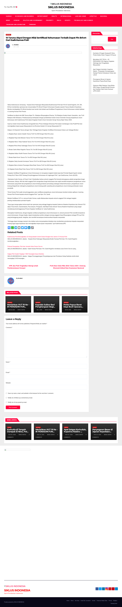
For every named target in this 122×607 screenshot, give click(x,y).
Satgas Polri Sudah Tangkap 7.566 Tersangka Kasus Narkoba (25, 254)
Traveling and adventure (15, 24)
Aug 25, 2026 (12, 434)
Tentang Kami (114, 603)
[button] (116, 20)
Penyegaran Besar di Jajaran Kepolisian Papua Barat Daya (102, 431)
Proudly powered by (9, 602)
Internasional (66, 16)
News (8, 20)
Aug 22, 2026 (97, 434)
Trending (32, 24)
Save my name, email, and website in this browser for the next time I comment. (31, 393)
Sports (67, 20)
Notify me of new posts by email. (17, 402)
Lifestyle (93, 16)
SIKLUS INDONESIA (61, 7)
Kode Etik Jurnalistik (86, 600)
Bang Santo (21, 309)
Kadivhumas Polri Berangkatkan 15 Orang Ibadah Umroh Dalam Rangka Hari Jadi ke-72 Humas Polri (37, 236)
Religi (59, 20)
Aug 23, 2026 (40, 434)
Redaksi (16, 44)
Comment (9, 327)
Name (8, 362)
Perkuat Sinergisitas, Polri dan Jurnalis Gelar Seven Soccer (24, 246)
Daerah (9, 16)
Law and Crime (80, 16)
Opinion (16, 20)
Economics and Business (24, 16)
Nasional (103, 16)
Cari (112, 39)
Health (54, 16)
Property (49, 20)
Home (68, 600)
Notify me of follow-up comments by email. (20, 398)
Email (8, 372)
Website (8, 383)
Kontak (93, 600)
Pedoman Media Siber (102, 600)
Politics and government (32, 20)
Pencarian (96, 33)
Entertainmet (42, 16)
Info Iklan (77, 600)
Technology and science (83, 20)
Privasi (110, 600)
